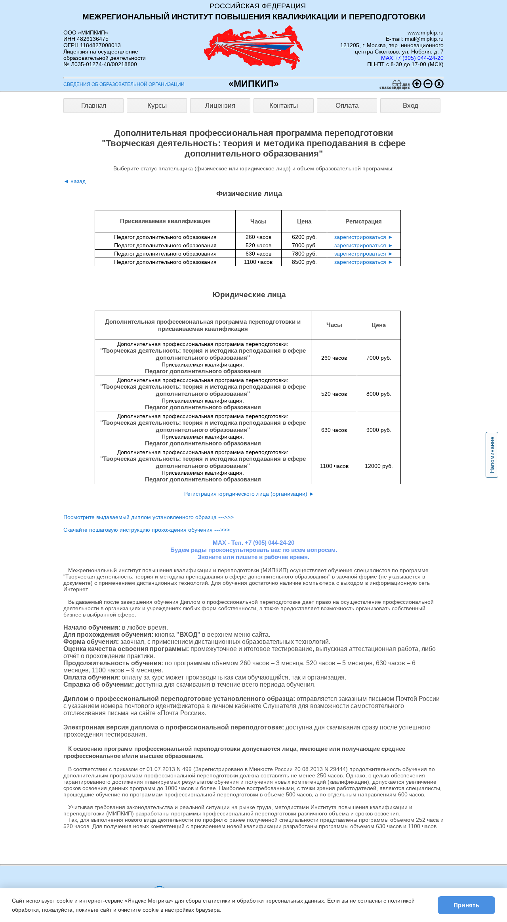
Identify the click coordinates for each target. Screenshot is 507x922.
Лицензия (220, 105)
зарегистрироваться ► (363, 237)
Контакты (283, 105)
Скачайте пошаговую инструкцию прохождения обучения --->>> (146, 530)
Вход (410, 105)
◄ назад (74, 181)
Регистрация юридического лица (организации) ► (249, 494)
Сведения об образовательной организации (124, 84)
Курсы (157, 105)
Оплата (346, 105)
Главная (93, 105)
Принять (466, 905)
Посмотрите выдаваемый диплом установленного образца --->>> (148, 517)
